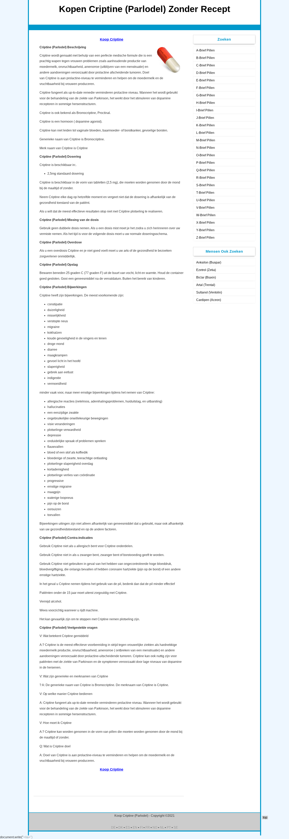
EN (135, 827)
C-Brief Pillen (205, 65)
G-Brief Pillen (205, 95)
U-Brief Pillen (205, 200)
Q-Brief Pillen (205, 170)
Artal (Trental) (205, 285)
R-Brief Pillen (205, 177)
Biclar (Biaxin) (206, 277)
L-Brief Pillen (205, 132)
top (265, 817)
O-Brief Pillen (205, 155)
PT (169, 827)
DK (120, 827)
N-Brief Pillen (205, 147)
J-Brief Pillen (205, 117)
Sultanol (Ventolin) (209, 292)
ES (128, 827)
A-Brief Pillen (205, 50)
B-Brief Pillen (205, 58)
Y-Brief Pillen (205, 230)
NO (155, 827)
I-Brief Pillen (204, 110)
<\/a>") (27, 837)
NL (162, 827)
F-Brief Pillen (205, 87)
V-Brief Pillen (205, 207)
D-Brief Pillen (205, 72)
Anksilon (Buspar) (208, 262)
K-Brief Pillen (205, 125)
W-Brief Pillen (205, 215)
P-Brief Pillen (205, 162)
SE (176, 827)
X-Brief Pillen (205, 222)
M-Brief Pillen (205, 140)
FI (141, 827)
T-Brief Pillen (205, 192)
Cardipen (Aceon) (208, 300)
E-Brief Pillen (205, 80)
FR (147, 827)
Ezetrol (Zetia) (206, 270)
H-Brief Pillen (205, 102)
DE (113, 827)
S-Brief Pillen (205, 185)
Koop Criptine (111, 39)
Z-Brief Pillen (205, 237)
